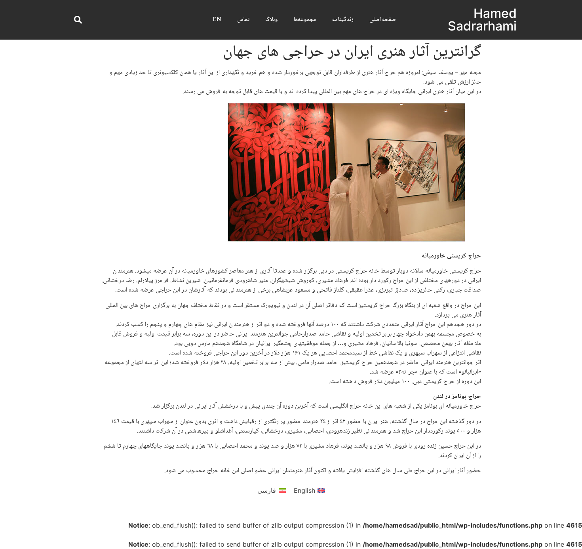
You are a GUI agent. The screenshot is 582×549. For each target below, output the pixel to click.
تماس (243, 20)
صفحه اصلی (382, 20)
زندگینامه (343, 20)
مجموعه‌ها (304, 20)
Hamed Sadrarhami (482, 20)
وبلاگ (271, 20)
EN (217, 20)
